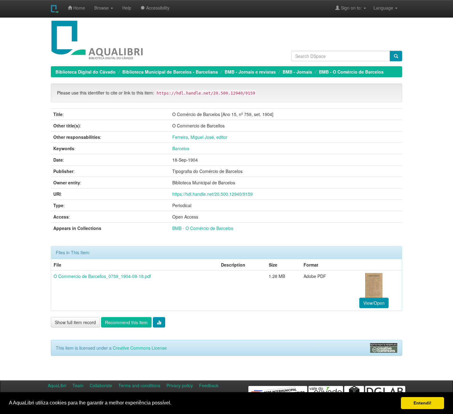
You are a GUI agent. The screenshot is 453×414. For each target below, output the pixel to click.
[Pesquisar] (396, 56)
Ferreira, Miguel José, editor (199, 137)
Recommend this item (126, 322)
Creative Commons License (140, 348)
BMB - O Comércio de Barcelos (351, 72)
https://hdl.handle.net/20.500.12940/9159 (212, 194)
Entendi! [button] (422, 402)
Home (78, 8)
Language (380, 8)
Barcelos (180, 148)
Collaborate (101, 385)
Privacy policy (179, 385)
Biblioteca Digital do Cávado (85, 72)
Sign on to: (351, 8)
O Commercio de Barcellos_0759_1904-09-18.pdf (102, 276)
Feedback (208, 385)
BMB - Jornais (297, 72)
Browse (102, 8)
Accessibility (157, 8)
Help (126, 8)
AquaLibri (57, 385)
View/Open (374, 303)
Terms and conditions (139, 385)
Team (78, 385)
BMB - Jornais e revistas (250, 72)
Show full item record (75, 322)
